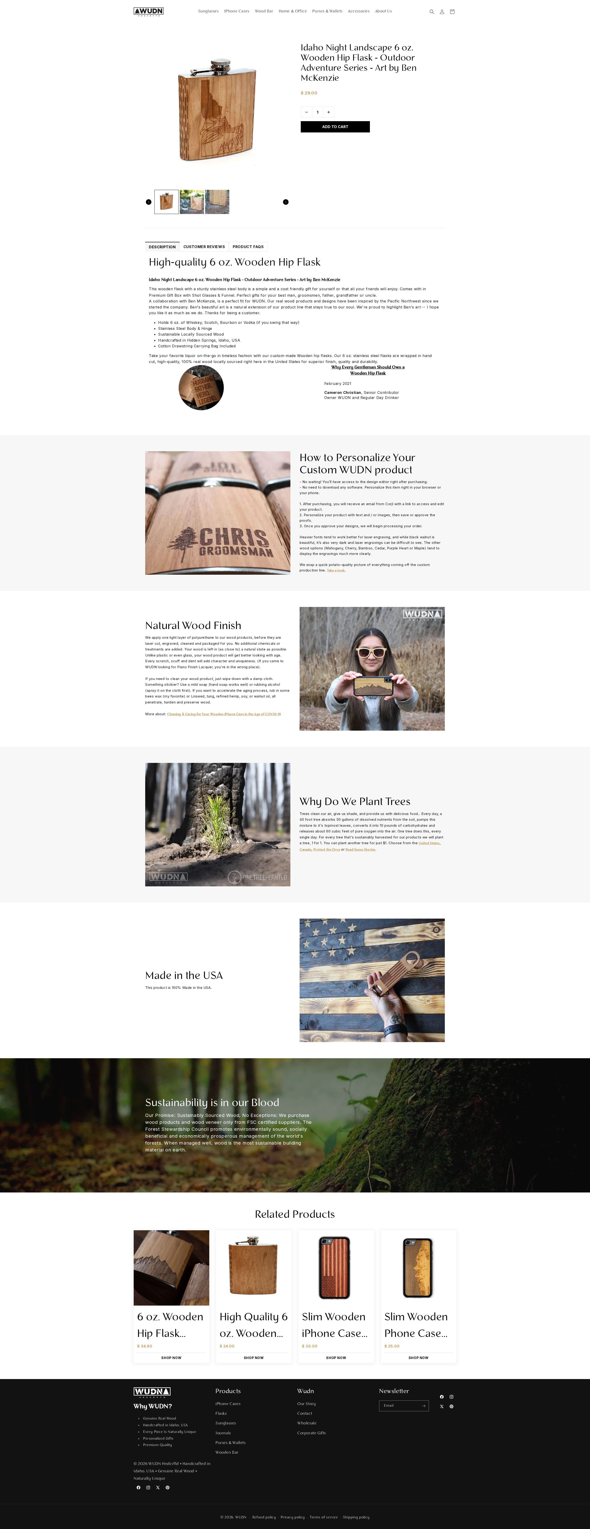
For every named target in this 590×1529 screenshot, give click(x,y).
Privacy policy (293, 1517)
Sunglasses (225, 1423)
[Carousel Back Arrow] (148, 202)
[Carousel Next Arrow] (286, 202)
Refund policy (264, 1517)
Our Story (306, 1404)
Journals (223, 1433)
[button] (432, 12)
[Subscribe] (424, 1405)
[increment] (328, 112)
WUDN (241, 1517)
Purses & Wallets (230, 1443)
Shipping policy (356, 1517)
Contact (304, 1414)
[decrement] (306, 112)
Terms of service (324, 1517)
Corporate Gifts (311, 1433)
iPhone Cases (227, 1404)
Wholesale (306, 1423)
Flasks (221, 1414)
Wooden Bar (227, 1453)
